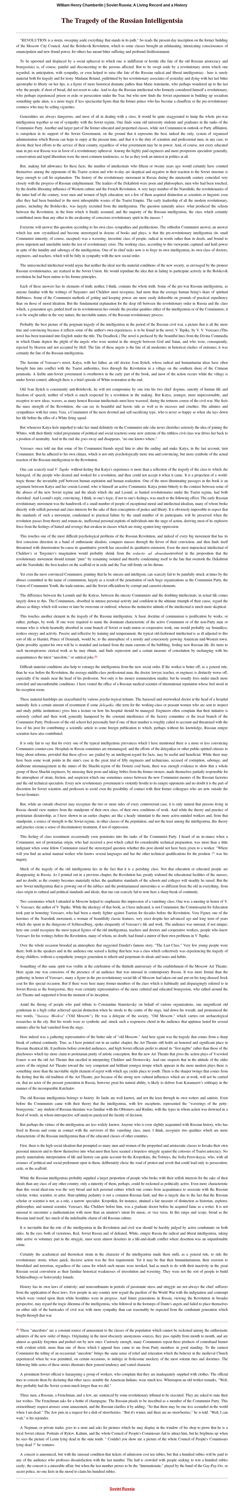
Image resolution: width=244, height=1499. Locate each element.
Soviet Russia (122, 1489)
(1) (96, 656)
